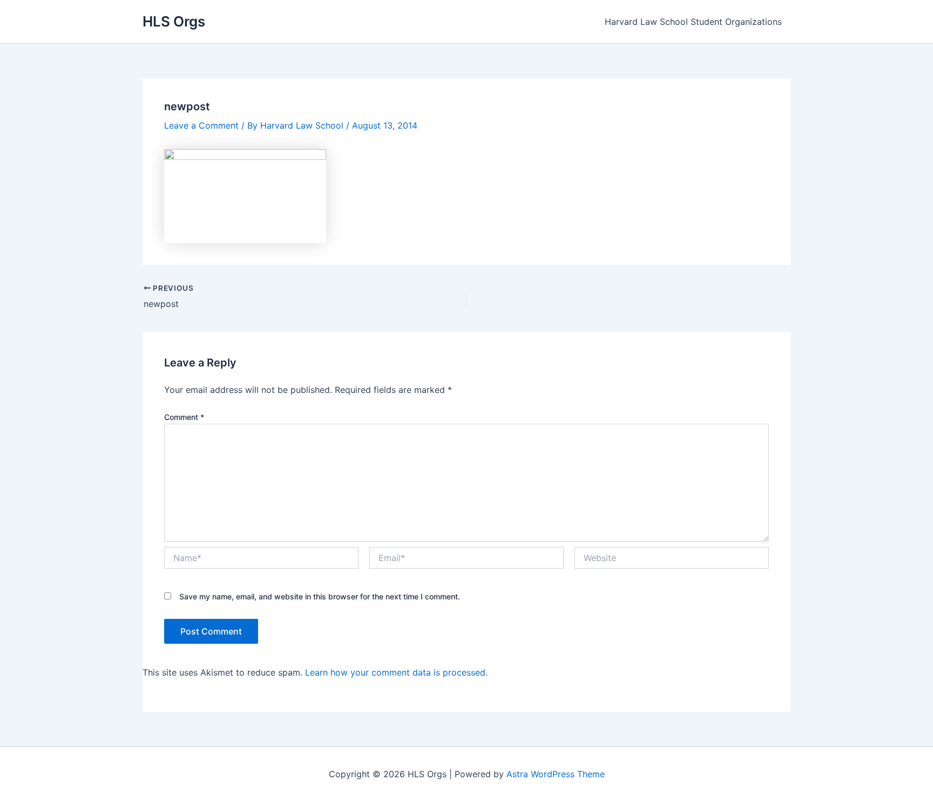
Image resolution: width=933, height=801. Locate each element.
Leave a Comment (201, 125)
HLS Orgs (174, 21)
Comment (184, 417)
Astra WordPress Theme (555, 774)
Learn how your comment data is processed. (396, 672)
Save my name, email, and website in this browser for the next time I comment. (319, 596)
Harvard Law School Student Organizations (693, 21)
